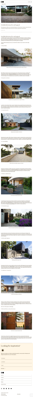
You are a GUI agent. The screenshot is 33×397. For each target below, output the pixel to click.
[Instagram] (1, 388)
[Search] (29, 2)
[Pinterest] (6, 388)
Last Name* (3, 361)
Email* (2, 365)
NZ (5, 395)
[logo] (2, 2)
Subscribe (2, 368)
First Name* (3, 358)
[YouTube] (11, 388)
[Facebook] (3, 388)
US (6, 395)
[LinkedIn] (8, 388)
